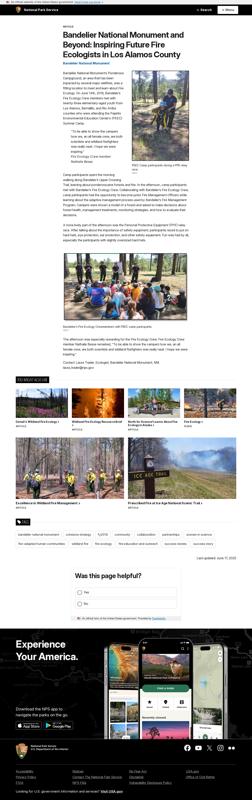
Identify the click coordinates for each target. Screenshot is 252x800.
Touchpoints (158, 618)
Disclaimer (136, 777)
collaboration (146, 534)
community (122, 534)
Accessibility (24, 771)
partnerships (171, 534)
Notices (77, 771)
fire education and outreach (138, 544)
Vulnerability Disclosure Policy (150, 783)
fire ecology (103, 544)
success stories (176, 544)
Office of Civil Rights (200, 777)
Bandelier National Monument (86, 63)
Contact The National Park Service (97, 777)
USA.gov (192, 771)
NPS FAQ (79, 783)
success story (203, 544)
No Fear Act (137, 771)
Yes (86, 592)
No (86, 604)
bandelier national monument (38, 534)
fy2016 (103, 534)
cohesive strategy (78, 534)
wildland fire (80, 544)
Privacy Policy (26, 777)
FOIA (19, 783)
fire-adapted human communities (41, 544)
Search (206, 10)
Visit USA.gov (112, 791)
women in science (199, 534)
